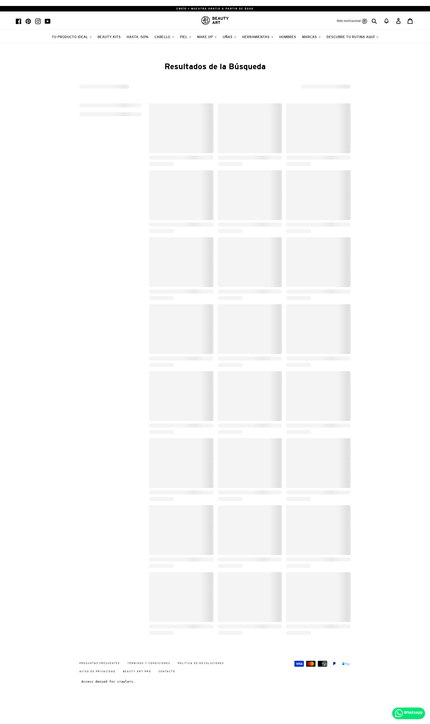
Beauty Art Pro (137, 671)
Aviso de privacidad (97, 671)
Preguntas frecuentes (99, 663)
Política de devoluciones (201, 663)
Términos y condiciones (148, 663)
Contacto (167, 671)
